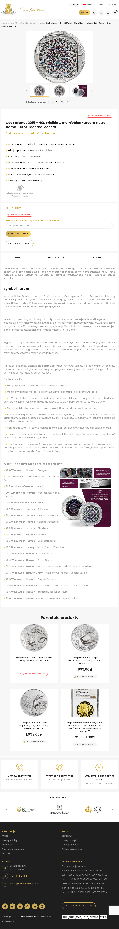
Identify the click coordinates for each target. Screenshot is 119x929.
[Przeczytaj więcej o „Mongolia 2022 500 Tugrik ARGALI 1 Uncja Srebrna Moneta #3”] (29, 682)
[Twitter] (56, 102)
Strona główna (7, 23)
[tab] (17, 257)
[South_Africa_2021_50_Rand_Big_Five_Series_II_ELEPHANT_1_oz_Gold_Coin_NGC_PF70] (85, 720)
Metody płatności (70, 844)
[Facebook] (50, 102)
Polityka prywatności (72, 849)
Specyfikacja (56, 257)
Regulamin (67, 835)
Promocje (7, 844)
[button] (27, 90)
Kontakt (113, 4)
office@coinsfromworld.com (24, 883)
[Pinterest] (62, 102)
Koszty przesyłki (69, 840)
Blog (101, 4)
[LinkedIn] (68, 102)
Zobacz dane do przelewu (78, 905)
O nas (5, 835)
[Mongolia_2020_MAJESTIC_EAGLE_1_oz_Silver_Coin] (34, 720)
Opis (17, 257)
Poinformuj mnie (18, 233)
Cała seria (97, 257)
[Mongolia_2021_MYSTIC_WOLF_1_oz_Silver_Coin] (85, 653)
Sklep (18, 23)
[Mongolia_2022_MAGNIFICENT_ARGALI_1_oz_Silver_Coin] (34, 653)
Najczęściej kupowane (13, 849)
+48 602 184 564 (18, 876)
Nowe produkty (9, 840)
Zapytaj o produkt (19, 243)
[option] (59, 57)
